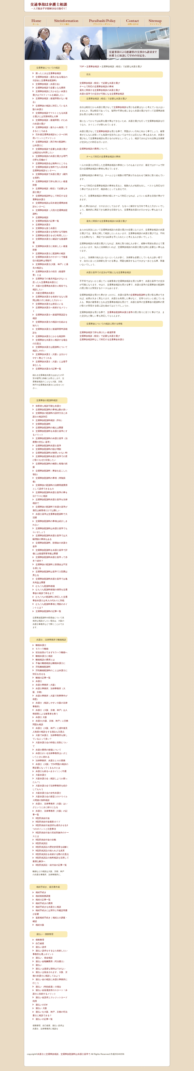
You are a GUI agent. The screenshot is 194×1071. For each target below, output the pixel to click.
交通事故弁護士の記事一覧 (48, 368)
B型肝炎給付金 (43, 818)
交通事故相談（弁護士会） (48, 84)
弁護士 (39, 681)
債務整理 (40, 940)
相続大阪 (40, 925)
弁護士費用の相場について (48, 750)
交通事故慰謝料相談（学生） (49, 420)
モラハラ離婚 (42, 649)
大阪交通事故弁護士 (45, 293)
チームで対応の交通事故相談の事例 (97, 86)
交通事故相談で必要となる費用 (50, 87)
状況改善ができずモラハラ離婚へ (51, 652)
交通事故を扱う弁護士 (46, 228)
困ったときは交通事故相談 (48, 73)
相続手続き (41, 892)
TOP (82, 66)
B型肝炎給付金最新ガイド (48, 821)
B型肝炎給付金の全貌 (46, 839)
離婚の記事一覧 (43, 677)
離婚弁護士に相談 (44, 656)
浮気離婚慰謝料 (43, 667)
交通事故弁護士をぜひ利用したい (51, 235)
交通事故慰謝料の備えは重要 (49, 427)
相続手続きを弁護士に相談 (48, 907)
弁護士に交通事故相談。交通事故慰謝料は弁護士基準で (63, 1054)
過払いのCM (41, 1004)
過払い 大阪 (41, 1008)
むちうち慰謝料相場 (45, 586)
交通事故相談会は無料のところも (51, 163)
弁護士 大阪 (41, 717)
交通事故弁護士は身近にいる (49, 304)
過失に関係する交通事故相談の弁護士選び (100, 90)
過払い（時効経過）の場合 (48, 986)
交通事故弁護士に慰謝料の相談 (50, 253)
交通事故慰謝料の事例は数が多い (51, 409)
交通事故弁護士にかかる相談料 (50, 336)
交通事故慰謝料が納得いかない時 (51, 452)
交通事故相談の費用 (89, 148)
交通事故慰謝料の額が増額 (48, 449)
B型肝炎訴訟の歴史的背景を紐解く (52, 847)
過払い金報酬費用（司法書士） (50, 961)
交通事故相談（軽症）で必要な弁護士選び (100, 83)
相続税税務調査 (43, 896)
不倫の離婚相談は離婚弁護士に (50, 663)
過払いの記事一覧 (44, 1019)
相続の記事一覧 (43, 899)
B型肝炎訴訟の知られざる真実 (50, 850)
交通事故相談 (42, 217)
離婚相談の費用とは (45, 659)
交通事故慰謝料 (43, 424)
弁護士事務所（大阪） (46, 685)
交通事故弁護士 (43, 224)
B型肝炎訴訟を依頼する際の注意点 (52, 854)
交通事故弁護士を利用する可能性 (51, 232)
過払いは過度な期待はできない (50, 968)
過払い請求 (41, 947)
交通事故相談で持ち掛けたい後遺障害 (98, 332)
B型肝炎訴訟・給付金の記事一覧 (51, 865)
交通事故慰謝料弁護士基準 (48, 445)
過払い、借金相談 (44, 958)
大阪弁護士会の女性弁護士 (48, 793)
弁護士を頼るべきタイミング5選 (51, 771)
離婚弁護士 (41, 645)
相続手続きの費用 (44, 903)
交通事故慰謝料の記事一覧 (48, 611)
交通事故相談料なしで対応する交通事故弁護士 (102, 339)
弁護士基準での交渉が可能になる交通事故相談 (102, 94)
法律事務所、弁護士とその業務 (50, 760)
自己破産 (40, 943)
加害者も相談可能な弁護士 (48, 406)
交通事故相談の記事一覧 (47, 221)
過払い (39, 965)
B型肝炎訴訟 (42, 843)
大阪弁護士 (41, 775)
